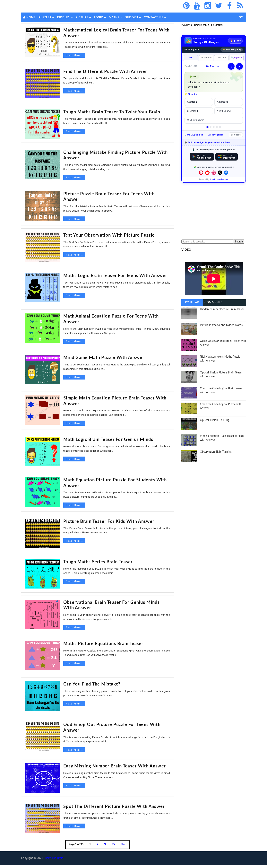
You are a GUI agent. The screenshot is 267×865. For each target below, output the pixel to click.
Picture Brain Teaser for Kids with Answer (108, 521)
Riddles (63, 17)
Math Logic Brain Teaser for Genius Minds (108, 439)
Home (31, 17)
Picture (82, 17)
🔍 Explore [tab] (236, 57)
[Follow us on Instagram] (213, 172)
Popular (192, 302)
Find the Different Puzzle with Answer (105, 71)
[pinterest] (186, 6)
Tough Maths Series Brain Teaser (98, 562)
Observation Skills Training (215, 451)
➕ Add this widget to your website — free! (207, 142)
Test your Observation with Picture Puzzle (109, 235)
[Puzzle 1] (207, 127)
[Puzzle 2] (210, 127)
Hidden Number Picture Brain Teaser (222, 309)
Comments (213, 302)
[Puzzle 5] (220, 127)
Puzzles (45, 17)
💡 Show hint (191, 94)
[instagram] (208, 6)
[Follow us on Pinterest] (201, 172)
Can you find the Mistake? (92, 684)
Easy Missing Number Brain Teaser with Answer (114, 766)
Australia (192, 101)
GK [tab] (190, 57)
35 (113, 844)
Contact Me (153, 17)
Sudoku (131, 17)
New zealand (224, 111)
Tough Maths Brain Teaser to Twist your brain (111, 112)
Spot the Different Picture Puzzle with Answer (114, 806)
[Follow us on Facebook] (226, 172)
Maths (114, 17)
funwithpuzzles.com (219, 179)
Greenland (192, 111)
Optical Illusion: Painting (214, 420)
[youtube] (197, 6)
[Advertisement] (213, 211)
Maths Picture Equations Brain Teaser (103, 644)
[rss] (240, 6)
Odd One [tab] (221, 57)
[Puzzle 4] (217, 127)
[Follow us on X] (220, 172)
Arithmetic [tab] (206, 57)
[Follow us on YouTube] (207, 172)
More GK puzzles (194, 135)
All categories (215, 135)
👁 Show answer (195, 120)
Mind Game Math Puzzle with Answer (103, 357)
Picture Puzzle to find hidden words (221, 325)
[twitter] (218, 6)
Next (123, 844)
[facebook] (229, 6)
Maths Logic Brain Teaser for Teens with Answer (115, 276)
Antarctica (222, 101)
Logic (98, 17)
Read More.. (74, 55)
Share (237, 135)
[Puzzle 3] (214, 127)
